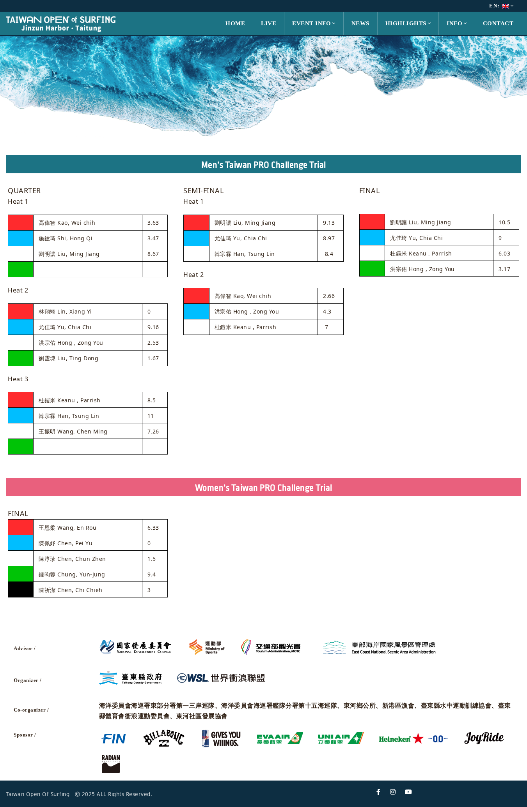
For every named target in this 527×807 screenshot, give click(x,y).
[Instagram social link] (393, 792)
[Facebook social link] (378, 792)
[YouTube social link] (408, 792)
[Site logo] (61, 22)
